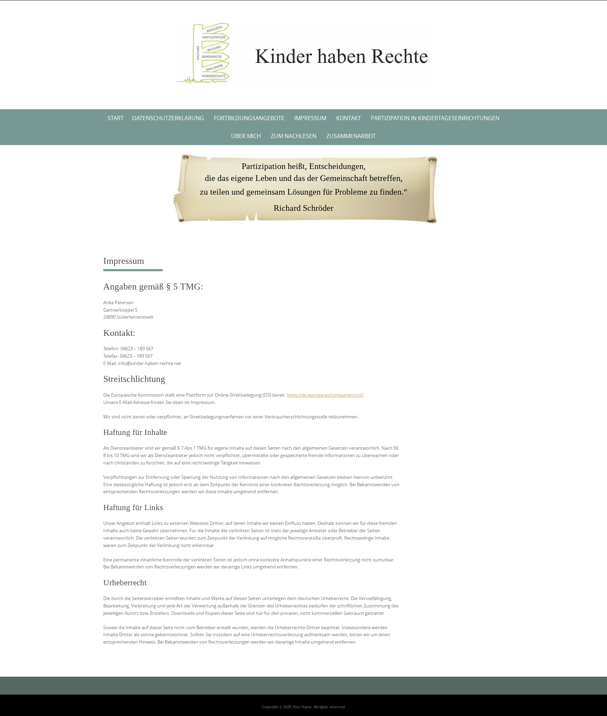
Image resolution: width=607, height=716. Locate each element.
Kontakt (348, 118)
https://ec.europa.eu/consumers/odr (325, 395)
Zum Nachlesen (293, 136)
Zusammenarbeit (351, 136)
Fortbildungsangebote (249, 118)
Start (115, 118)
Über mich (246, 136)
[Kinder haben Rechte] (304, 53)
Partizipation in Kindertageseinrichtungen (435, 118)
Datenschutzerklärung (168, 118)
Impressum (310, 118)
